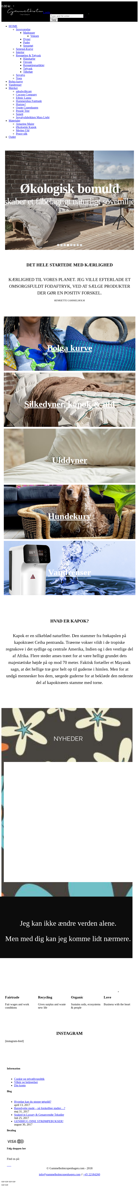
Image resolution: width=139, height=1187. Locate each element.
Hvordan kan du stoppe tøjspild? (32, 1101)
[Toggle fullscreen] (10, 1181)
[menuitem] (13, 26)
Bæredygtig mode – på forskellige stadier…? (39, 1108)
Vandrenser (69, 572)
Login (46, 12)
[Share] (6, 1181)
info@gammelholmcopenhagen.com (59, 1174)
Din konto (20, 1085)
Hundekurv (69, 516)
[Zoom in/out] (13, 1181)
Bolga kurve (69, 348)
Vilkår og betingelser (26, 1082)
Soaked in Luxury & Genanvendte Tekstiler (39, 1114)
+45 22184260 (91, 1174)
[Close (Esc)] (2, 1181)
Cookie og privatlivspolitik (29, 1078)
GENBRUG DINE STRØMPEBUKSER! (38, 1121)
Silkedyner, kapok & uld (69, 404)
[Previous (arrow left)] (2, 1184)
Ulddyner (69, 460)
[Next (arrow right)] (6, 1184)
